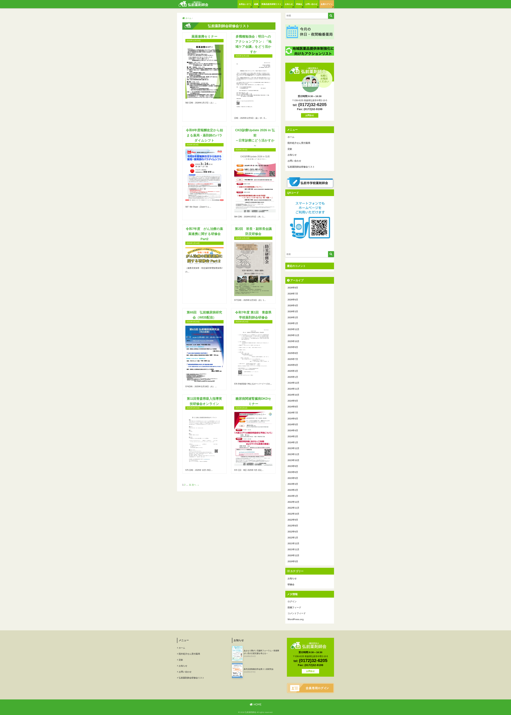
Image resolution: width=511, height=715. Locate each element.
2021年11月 (293, 549)
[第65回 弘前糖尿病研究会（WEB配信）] (204, 354)
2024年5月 (293, 424)
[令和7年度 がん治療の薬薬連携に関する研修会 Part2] (204, 255)
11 (190, 485)
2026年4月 (293, 305)
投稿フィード (294, 607)
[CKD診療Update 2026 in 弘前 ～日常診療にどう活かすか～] (255, 183)
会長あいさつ (245, 4)
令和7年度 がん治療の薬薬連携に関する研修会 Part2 (205, 234)
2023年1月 (293, 496)
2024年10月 (293, 395)
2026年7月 (293, 293)
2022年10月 (293, 514)
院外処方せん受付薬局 (299, 143)
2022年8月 (293, 525)
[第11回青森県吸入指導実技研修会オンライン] (204, 439)
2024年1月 (293, 442)
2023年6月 (293, 472)
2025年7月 (293, 359)
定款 (290, 149)
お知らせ (289, 4)
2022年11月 (293, 508)
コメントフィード (297, 613)
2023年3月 (293, 484)
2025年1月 (293, 377)
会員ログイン (327, 4)
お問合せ (309, 115)
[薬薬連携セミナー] (204, 72)
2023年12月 (293, 448)
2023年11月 (293, 454)
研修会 (299, 4)
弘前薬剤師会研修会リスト (301, 167)
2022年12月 (293, 502)
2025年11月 (293, 335)
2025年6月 (293, 365)
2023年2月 (293, 490)
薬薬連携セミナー (204, 36)
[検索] (331, 16)
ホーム (291, 137)
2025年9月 (293, 347)
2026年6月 (293, 299)
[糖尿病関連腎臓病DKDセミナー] (253, 439)
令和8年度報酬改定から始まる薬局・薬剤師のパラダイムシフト (204, 135)
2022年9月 (293, 520)
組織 (256, 4)
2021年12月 (293, 543)
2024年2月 (293, 436)
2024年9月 (293, 401)
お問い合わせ (311, 4)
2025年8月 (293, 353)
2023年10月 (293, 460)
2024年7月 (293, 412)
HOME (257, 704)
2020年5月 (293, 561)
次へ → (195, 485)
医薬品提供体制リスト (271, 4)
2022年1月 (293, 537)
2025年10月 (293, 341)
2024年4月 (293, 430)
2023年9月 (293, 466)
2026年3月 (293, 311)
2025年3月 (293, 371)
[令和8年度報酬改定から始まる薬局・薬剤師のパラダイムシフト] (204, 176)
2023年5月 (293, 478)
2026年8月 (293, 287)
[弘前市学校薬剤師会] (309, 183)
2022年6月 (293, 531)
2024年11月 (293, 389)
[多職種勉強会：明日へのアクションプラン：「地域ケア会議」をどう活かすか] (253, 87)
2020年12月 (293, 555)
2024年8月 (293, 406)
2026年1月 (293, 323)
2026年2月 (293, 317)
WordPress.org (296, 619)
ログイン (292, 601)
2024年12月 (293, 383)
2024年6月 (293, 418)
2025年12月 (293, 329)
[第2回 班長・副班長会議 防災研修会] (253, 269)
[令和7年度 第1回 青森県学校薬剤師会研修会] (253, 353)
